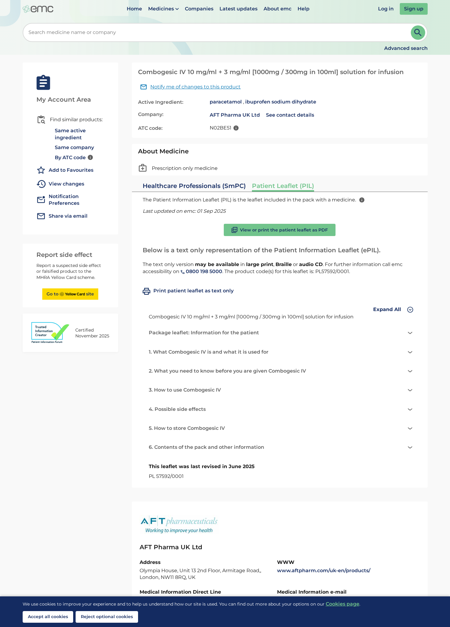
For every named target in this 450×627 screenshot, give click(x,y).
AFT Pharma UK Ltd (235, 115)
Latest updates (238, 9)
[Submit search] (418, 32)
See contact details (290, 115)
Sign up (413, 9)
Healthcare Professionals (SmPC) (194, 186)
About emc (277, 9)
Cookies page (342, 604)
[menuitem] (134, 9)
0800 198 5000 (203, 271)
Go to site (70, 294)
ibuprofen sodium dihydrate (280, 102)
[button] (163, 9)
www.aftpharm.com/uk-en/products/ (323, 570)
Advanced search (406, 48)
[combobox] (218, 32)
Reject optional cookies (107, 616)
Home (134, 9)
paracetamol (226, 102)
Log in (386, 9)
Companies (199, 9)
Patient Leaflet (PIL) (283, 186)
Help (303, 9)
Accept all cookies (48, 616)
